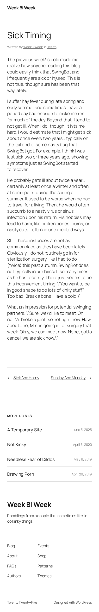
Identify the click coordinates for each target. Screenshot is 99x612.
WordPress (84, 602)
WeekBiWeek (33, 47)
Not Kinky (16, 444)
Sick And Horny (26, 377)
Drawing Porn (20, 474)
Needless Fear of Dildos (31, 459)
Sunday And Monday (68, 377)
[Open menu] (89, 8)
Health (51, 47)
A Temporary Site (24, 429)
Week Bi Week (21, 8)
